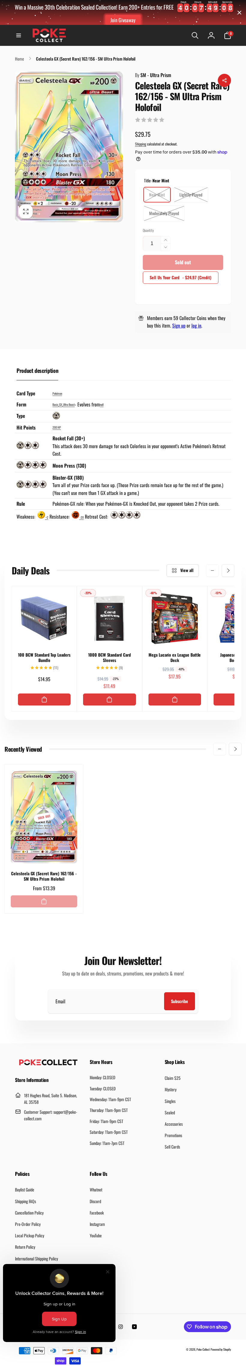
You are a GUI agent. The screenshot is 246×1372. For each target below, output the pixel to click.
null (102, 404)
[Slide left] (212, 570)
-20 (81, 517)
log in (196, 325)
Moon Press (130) (69, 465)
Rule (20, 503)
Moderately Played (164, 213)
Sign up (178, 325)
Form (21, 404)
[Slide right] (228, 570)
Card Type (25, 393)
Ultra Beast (69, 404)
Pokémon (57, 393)
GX (60, 404)
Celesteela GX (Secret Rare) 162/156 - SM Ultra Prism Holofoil (44, 876)
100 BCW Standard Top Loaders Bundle (44, 657)
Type (20, 415)
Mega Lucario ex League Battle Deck (174, 657)
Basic (55, 404)
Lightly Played (190, 194)
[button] (18, 35)
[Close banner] (239, 12)
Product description (37, 370)
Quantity (148, 230)
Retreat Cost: (97, 516)
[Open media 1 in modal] (69, 146)
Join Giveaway (123, 20)
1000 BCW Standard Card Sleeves (109, 657)
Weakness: (26, 516)
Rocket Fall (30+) (68, 438)
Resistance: (60, 516)
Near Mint (157, 194)
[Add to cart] (44, 699)
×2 (46, 517)
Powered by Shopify (221, 1349)
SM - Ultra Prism (153, 75)
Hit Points (26, 427)
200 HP (56, 427)
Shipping (140, 143)
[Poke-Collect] (48, 1063)
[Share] (224, 80)
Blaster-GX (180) (68, 477)
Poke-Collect (203, 1349)
